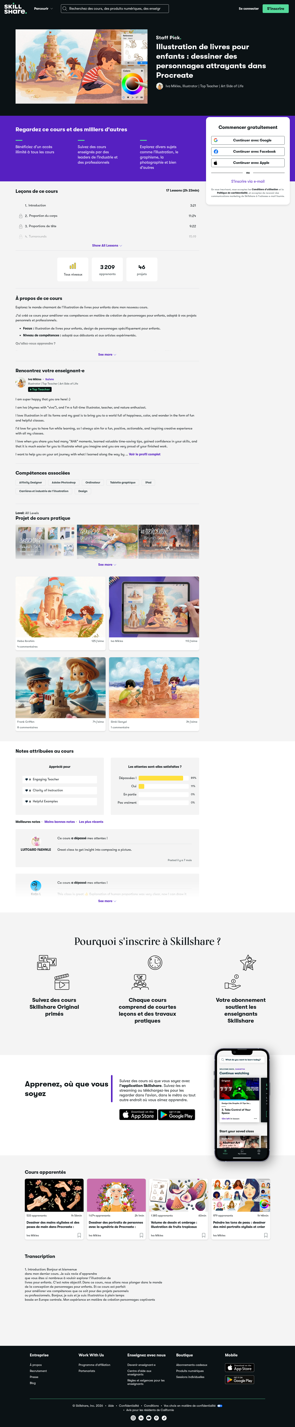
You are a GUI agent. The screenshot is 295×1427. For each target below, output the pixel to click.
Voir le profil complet (144, 454)
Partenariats (87, 1371)
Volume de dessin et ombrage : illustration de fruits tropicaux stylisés (174, 1227)
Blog (33, 1383)
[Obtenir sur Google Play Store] (177, 1115)
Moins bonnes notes (59, 822)
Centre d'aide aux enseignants (139, 1372)
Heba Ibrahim (26, 640)
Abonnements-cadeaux (191, 1365)
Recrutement (38, 1371)
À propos (36, 1365)
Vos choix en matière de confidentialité (190, 1405)
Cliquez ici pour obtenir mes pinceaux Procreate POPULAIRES (62, 564)
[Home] (15, 9)
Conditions (151, 1405)
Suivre (49, 379)
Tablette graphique (122, 482)
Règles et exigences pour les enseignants (146, 1382)
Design (82, 491)
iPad (148, 482)
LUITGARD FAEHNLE (36, 850)
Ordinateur (93, 482)
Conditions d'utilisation (265, 189)
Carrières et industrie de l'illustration (43, 491)
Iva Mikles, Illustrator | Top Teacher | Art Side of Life (204, 86)
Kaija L (36, 894)
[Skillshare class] (54, 1195)
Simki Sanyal (119, 721)
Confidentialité (129, 1405)
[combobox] (115, 8)
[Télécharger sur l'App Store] (136, 1115)
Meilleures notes (28, 822)
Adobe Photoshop (64, 482)
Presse (34, 1377)
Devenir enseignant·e (141, 1365)
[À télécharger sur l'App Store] (245, 1368)
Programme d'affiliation (94, 1365)
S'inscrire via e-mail (248, 181)
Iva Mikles (41, 379)
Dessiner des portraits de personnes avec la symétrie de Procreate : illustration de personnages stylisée (116, 1227)
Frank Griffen (25, 721)
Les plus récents (90, 822)
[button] (52, 8)
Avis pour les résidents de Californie (150, 1410)
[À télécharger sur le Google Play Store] (245, 1380)
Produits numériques (190, 1371)
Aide (111, 1405)
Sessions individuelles (190, 1377)
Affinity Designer (30, 482)
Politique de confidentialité (232, 192)
